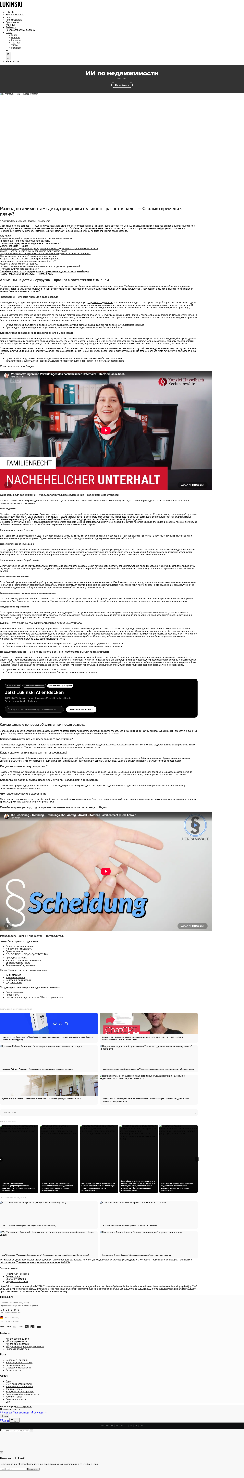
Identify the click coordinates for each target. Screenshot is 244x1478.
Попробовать (122, 85)
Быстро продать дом (52, 997)
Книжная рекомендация (112, 1259)
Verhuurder (58, 1259)
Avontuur (10, 1259)
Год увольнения (14, 982)
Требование (22, 1262)
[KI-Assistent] (7, 50)
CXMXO (19, 1406)
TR (136, 1426)
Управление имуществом (19, 949)
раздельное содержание (100, 302)
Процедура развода (16, 957)
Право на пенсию (15, 951)
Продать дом (12, 995)
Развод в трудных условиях (20, 946)
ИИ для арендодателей (18, 1344)
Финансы (55, 1262)
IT (126, 1426)
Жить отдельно (13, 975)
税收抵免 (65, 1262)
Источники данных (15, 1365)
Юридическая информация (20, 1391)
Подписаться (32, 1469)
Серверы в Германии (17, 1360)
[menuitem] (102, 12)
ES (117, 1426)
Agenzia (6, 221)
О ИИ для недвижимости (19, 1384)
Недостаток (132, 1259)
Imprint (28, 1406)
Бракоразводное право (18, 963)
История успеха (90, 1259)
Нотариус (145, 1259)
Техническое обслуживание (20, 965)
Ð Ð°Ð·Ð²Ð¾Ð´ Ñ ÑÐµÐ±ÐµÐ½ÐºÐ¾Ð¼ (27, 954)
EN (107, 1426)
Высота (77, 1259)
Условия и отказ (14, 1396)
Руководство (43, 221)
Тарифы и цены (14, 1389)
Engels (39, 1259)
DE (102, 1426)
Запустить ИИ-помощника (19, 1386)
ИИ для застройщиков (17, 1339)
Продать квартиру (15, 992)
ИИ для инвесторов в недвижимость (25, 1346)
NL (122, 1426)
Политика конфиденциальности (22, 1394)
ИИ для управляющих (17, 1341)
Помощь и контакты (16, 1399)
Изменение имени (15, 977)
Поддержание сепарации (164, 1259)
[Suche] (8, 58)
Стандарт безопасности (18, 1367)
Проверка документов (17, 1349)
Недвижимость (19, 221)
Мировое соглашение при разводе (24, 960)
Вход (8, 1381)
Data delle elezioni (25, 1259)
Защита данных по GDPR (19, 1362)
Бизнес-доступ (13, 1370)
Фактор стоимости (39, 1262)
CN (141, 1426)
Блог (8, 1402)
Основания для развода (18, 980)
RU (131, 1426)
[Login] (8, 54)
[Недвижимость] (11, 7)
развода (122, 231)
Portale (48, 1259)
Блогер (68, 1259)
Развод (32, 221)
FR (112, 1426)
